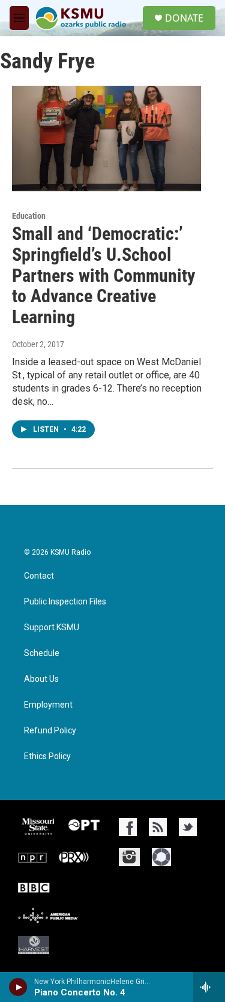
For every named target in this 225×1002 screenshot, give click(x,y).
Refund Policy (50, 730)
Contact (39, 575)
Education (29, 216)
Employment (48, 704)
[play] (18, 987)
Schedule (41, 653)
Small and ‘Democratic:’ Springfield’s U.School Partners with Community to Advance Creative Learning (103, 275)
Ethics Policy (47, 756)
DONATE (184, 18)
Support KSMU (51, 627)
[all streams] (209, 987)
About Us (41, 679)
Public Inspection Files (65, 601)
